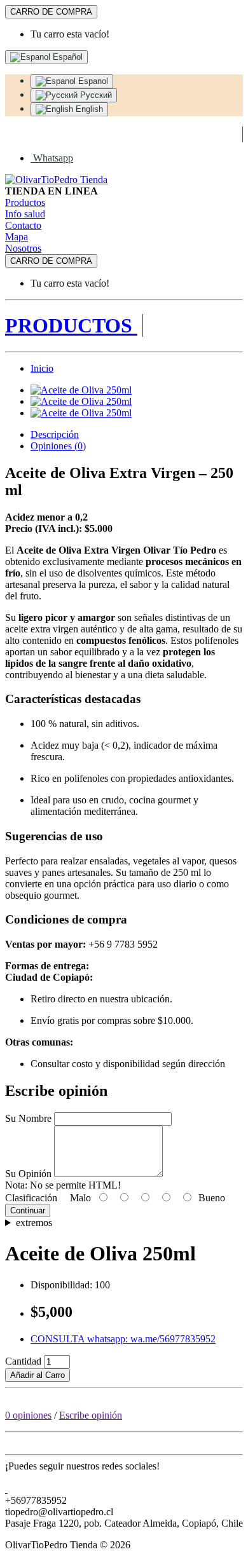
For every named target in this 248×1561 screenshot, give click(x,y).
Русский (95, 95)
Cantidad (23, 1361)
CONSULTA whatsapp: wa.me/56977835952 (123, 1338)
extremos (34, 1222)
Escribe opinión (90, 1415)
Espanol (92, 81)
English (88, 109)
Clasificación (31, 1197)
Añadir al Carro (37, 1375)
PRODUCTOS (71, 325)
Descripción (55, 434)
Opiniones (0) (58, 445)
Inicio (42, 368)
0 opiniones (28, 1415)
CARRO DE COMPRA (51, 12)
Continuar (27, 1210)
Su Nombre (28, 1118)
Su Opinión (28, 1173)
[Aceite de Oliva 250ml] (81, 390)
